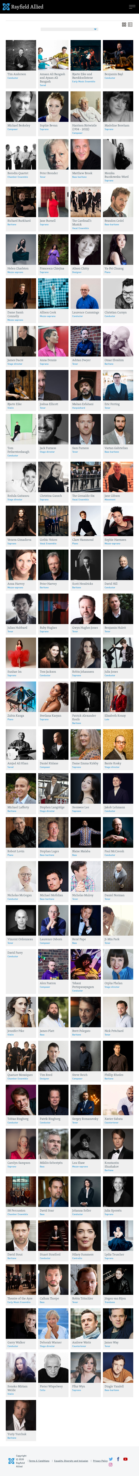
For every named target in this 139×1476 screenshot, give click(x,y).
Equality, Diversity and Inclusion (71, 1460)
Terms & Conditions (39, 1460)
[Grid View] (124, 26)
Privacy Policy (100, 1460)
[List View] (130, 26)
